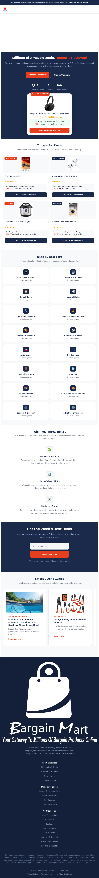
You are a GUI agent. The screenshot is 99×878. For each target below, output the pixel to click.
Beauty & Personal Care (49, 791)
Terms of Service (48, 874)
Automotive (49, 819)
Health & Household (49, 815)
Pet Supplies (49, 800)
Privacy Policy (32, 874)
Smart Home (49, 776)
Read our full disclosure (78, 2)
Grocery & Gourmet (49, 837)
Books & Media (49, 828)
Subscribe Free (49, 554)
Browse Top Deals (37, 75)
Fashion (49, 824)
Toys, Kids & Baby (49, 804)
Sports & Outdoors (49, 795)
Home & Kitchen (49, 780)
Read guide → (14, 639)
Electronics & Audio (49, 767)
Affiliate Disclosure (64, 874)
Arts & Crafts (49, 833)
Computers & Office (49, 771)
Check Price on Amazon (49, 130)
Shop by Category (61, 75)
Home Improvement (49, 841)
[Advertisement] (49, 33)
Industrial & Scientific (49, 846)
